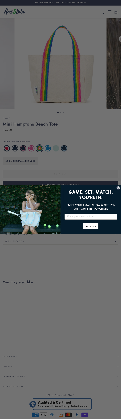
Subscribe (91, 226)
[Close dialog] (118, 187)
